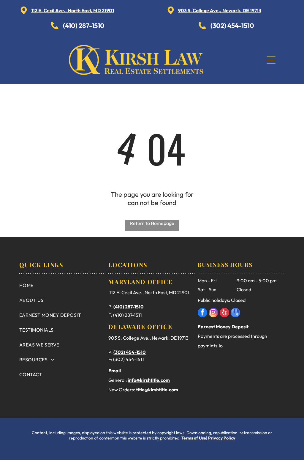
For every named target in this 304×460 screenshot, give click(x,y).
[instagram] (213, 313)
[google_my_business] (235, 313)
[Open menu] (271, 60)
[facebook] (202, 313)
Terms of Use (193, 438)
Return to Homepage (152, 223)
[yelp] (224, 313)
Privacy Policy (221, 438)
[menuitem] (62, 285)
